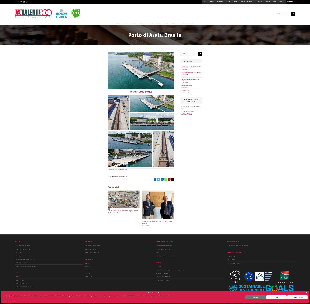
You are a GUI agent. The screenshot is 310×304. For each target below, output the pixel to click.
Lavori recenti (121, 169)
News (125, 169)
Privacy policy (13, 301)
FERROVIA (18, 256)
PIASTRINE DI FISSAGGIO (93, 246)
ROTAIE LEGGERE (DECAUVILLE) (24, 287)
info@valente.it (188, 114)
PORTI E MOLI (19, 252)
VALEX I (88, 266)
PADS (87, 263)
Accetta (255, 297)
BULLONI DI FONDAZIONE (164, 249)
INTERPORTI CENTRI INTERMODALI (25, 259)
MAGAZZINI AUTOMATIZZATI (23, 249)
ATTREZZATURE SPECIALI (235, 263)
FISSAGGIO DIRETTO (91, 249)
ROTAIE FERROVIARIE (21, 283)
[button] (307, 293)
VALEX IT (88, 270)
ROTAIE (17, 276)
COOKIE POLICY (6, 301)
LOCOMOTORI (231, 256)
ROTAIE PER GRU (20, 280)
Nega (276, 297)
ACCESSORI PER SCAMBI (163, 280)
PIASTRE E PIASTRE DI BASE (164, 246)
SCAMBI (159, 266)
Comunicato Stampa (186, 85)
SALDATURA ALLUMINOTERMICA (166, 256)
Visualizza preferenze (297, 297)
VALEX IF (88, 273)
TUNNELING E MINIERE (22, 262)
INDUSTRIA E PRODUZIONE (23, 246)
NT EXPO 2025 (185, 90)
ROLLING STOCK (232, 260)
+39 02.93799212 (190, 111)
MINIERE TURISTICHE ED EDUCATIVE (26, 266)
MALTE (159, 252)
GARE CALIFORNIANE (163, 273)
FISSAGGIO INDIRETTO (92, 252)
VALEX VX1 (89, 276)
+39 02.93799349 (187, 113)
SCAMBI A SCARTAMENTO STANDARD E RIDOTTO (170, 270)
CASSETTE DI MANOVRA (163, 276)
